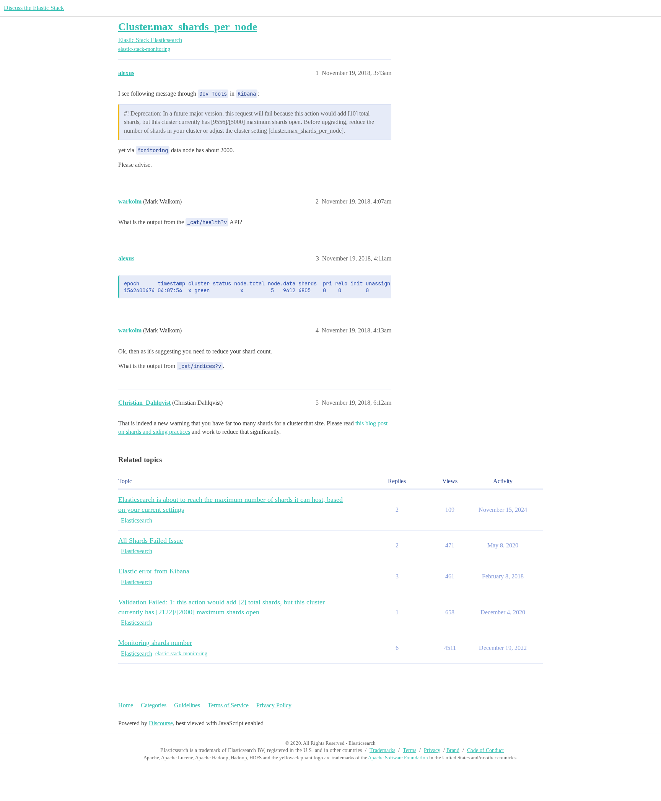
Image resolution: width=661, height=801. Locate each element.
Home (125, 705)
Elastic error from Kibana (153, 571)
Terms (409, 750)
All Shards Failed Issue (150, 540)
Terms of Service (228, 705)
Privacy (432, 750)
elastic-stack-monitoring (144, 49)
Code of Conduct (485, 750)
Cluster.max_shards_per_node (187, 27)
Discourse (161, 723)
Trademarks (382, 750)
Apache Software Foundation (398, 757)
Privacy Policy (273, 705)
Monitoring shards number (155, 642)
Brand (452, 750)
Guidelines (187, 705)
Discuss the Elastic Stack (34, 8)
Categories (153, 705)
